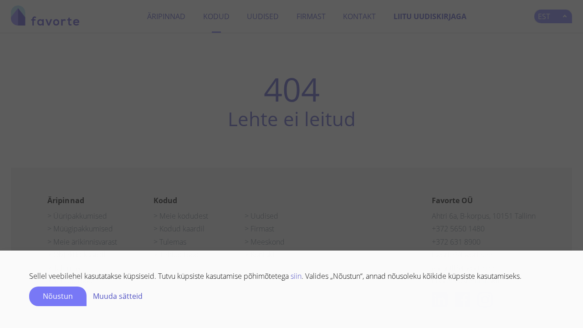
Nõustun (58, 296)
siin (296, 276)
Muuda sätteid (118, 296)
